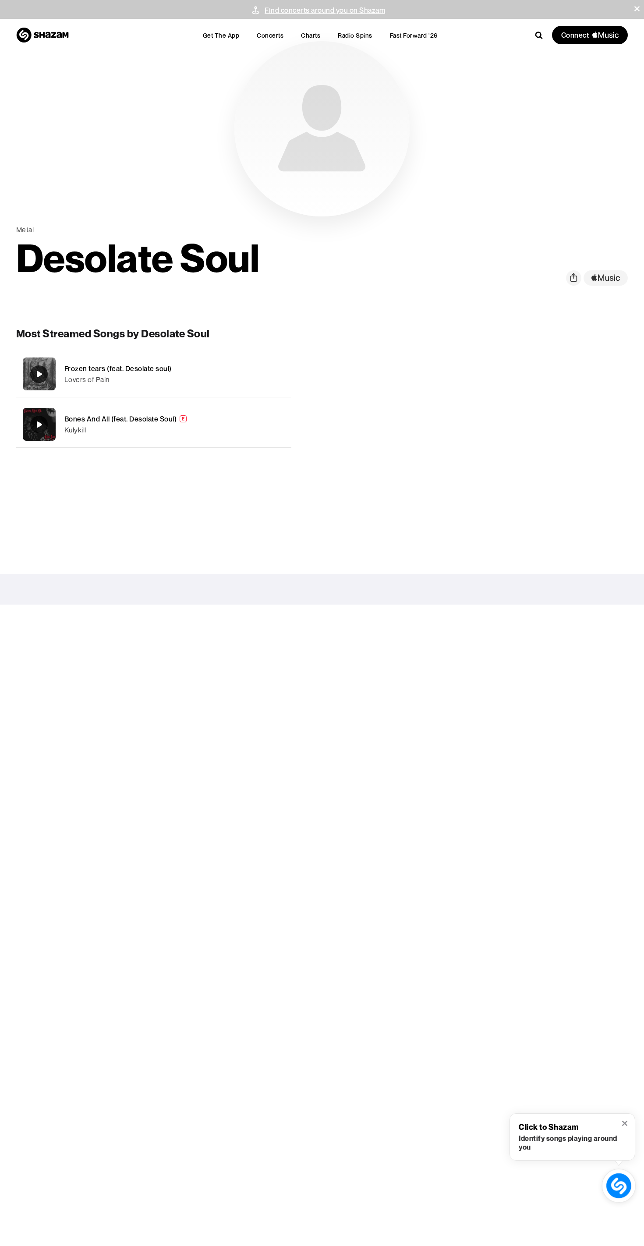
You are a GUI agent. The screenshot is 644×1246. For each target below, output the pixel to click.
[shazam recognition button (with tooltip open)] (619, 1186)
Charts (310, 35)
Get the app (221, 35)
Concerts (270, 35)
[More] (272, 374)
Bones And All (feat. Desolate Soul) (120, 418)
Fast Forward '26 (414, 35)
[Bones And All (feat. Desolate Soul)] (153, 424)
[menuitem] (221, 35)
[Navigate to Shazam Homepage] (42, 35)
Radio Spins (355, 35)
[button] (637, 8)
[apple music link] (606, 278)
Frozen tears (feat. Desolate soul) (118, 368)
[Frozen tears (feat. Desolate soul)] (153, 374)
